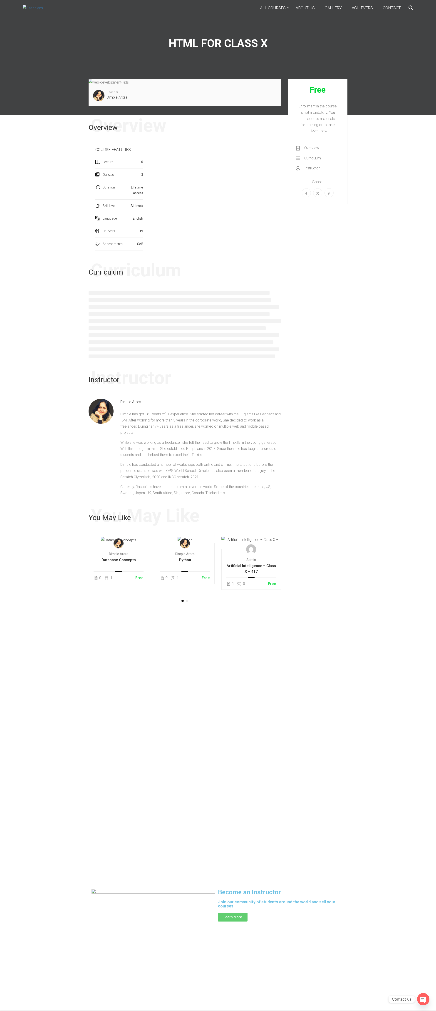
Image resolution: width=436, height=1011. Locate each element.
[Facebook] (306, 192)
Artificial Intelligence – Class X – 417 (251, 568)
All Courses (273, 7)
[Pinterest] (329, 192)
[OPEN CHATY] (423, 999)
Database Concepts (119, 560)
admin (251, 560)
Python (185, 560)
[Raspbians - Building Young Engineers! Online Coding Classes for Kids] (45, 8)
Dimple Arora (130, 402)
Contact (392, 7)
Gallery (333, 7)
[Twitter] (317, 192)
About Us (305, 7)
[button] (182, 601)
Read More (118, 540)
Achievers (362, 7)
